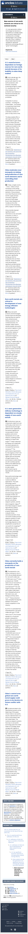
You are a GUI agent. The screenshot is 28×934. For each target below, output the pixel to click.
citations (12, 891)
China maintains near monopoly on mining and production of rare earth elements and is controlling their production (14, 175)
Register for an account (19, 9)
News (13, 59)
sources (6, 814)
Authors (5, 906)
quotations (7, 812)
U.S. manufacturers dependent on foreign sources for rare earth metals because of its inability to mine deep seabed (13, 67)
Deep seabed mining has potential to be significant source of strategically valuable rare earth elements (18, 862)
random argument (14, 820)
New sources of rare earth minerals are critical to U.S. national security (13, 23)
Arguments (6, 905)
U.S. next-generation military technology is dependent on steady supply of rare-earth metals (13, 413)
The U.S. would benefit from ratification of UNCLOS (14, 835)
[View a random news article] (19, 893)
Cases (5, 908)
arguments (13, 888)
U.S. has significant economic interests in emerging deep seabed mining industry (17, 854)
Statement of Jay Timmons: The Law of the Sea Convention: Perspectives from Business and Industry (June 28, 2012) (13, 153)
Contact (13, 921)
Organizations (23, 914)
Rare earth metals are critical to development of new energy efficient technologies (13, 303)
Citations (6, 909)
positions (13, 806)
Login (9, 9)
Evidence (7, 59)
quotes (12, 890)
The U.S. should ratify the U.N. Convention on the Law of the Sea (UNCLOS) (13, 831)
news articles (14, 893)
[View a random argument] (17, 888)
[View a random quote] (15, 890)
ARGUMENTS (9, 14)
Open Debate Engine (19, 925)
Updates (20, 921)
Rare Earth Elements (11, 51)
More (6, 164)
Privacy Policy (18, 923)
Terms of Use (9, 923)
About (7, 921)
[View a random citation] (16, 891)
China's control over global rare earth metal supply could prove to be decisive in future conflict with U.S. (14, 699)
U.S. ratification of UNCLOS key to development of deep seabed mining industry (17, 847)
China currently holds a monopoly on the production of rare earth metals (14, 564)
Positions (22, 916)
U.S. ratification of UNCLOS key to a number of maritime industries (16, 841)
